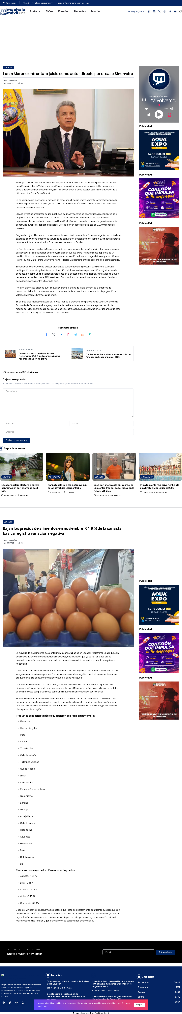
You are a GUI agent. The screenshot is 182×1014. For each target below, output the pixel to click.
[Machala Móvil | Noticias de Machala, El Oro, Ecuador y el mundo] (13, 11)
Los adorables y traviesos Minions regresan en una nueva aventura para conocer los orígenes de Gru (113, 984)
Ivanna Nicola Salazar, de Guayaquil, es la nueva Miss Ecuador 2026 (67, 486)
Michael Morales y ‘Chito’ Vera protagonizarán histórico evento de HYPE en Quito (58, 3)
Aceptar (139, 1004)
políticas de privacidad (106, 1003)
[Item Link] (21, 467)
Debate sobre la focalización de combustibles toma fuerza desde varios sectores (66, 996)
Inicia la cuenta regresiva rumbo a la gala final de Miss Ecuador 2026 (159, 486)
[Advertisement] (91, 38)
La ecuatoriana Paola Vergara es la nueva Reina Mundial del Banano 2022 (112, 997)
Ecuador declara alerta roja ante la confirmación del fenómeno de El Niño (20, 488)
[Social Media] (148, 11)
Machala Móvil (10, 80)
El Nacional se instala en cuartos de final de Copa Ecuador (68, 982)
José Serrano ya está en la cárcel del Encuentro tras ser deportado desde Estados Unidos (114, 488)
